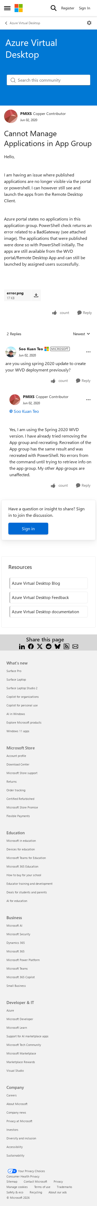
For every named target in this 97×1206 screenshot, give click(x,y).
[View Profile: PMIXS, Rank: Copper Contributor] (11, 116)
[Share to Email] (75, 646)
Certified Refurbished (20, 799)
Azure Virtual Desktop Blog (36, 583)
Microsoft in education (21, 841)
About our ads (57, 1192)
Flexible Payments (18, 816)
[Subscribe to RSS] (66, 646)
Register (67, 7)
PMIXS (26, 113)
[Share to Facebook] (31, 646)
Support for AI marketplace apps (27, 1036)
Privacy (58, 1181)
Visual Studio (15, 1070)
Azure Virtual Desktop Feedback (40, 597)
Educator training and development (29, 884)
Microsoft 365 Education (22, 866)
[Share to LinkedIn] (22, 646)
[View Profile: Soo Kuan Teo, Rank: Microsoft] (10, 351)
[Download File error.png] (36, 295)
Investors (12, 1130)
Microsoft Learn (16, 1028)
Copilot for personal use (22, 705)
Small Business (16, 986)
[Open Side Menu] (7, 8)
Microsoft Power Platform (23, 960)
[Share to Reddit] (48, 646)
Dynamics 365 (15, 943)
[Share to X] (40, 646)
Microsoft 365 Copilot (20, 977)
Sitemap (11, 1181)
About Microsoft (16, 1104)
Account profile (16, 756)
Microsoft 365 (15, 951)
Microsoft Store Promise (22, 807)
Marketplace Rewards (20, 1062)
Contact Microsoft (35, 1181)
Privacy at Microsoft (19, 1121)
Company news (16, 1112)
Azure (10, 1010)
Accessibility (14, 1147)
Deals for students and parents (26, 892)
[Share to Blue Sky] (57, 646)
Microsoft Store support (21, 773)
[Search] (53, 8)
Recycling (36, 1192)
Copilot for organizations (22, 697)
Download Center (17, 764)
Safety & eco (14, 1192)
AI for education (16, 901)
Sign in (28, 528)
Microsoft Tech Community (23, 1045)
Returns (11, 781)
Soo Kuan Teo (31, 348)
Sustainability (15, 1155)
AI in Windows (15, 714)
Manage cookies (17, 1187)
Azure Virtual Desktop (25, 23)
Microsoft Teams (17, 968)
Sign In (84, 7)
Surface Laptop (16, 679)
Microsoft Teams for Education (26, 858)
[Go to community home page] (19, 8)
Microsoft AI (14, 925)
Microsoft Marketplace (21, 1053)
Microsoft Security (18, 934)
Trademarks (64, 1187)
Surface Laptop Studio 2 (21, 688)
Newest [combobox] (81, 334)
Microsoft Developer (19, 1019)
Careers (11, 1095)
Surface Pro (13, 671)
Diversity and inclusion (21, 1138)
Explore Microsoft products (23, 722)
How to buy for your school (23, 875)
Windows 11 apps (17, 731)
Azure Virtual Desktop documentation (45, 611)
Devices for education (20, 849)
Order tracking (15, 790)
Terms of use (42, 1187)
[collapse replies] (48, 344)
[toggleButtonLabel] (89, 23)
